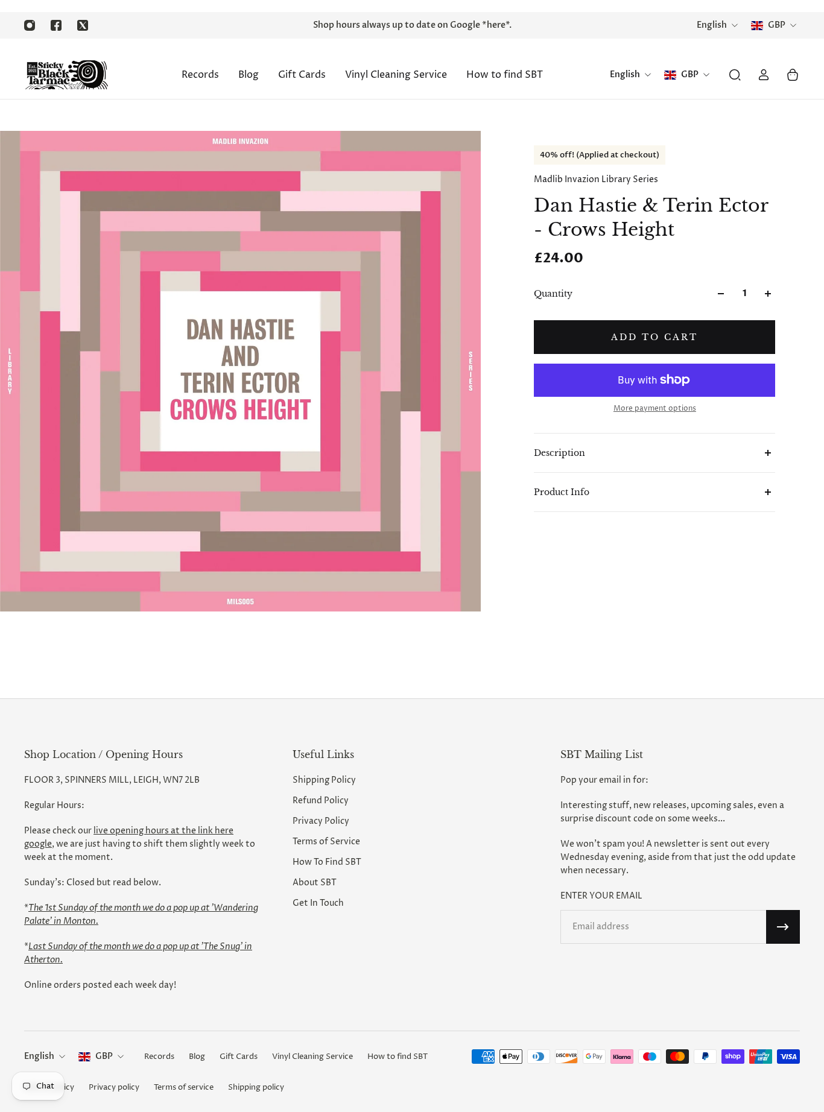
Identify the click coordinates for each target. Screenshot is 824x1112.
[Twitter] (82, 25)
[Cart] (792, 75)
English (39, 1056)
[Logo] (66, 74)
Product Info (561, 492)
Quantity (553, 293)
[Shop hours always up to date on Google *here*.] (412, 25)
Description (559, 452)
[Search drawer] (734, 75)
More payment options (654, 409)
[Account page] (763, 75)
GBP (104, 1056)
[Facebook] (56, 25)
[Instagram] (29, 25)
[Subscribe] (783, 927)
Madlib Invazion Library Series (596, 179)
